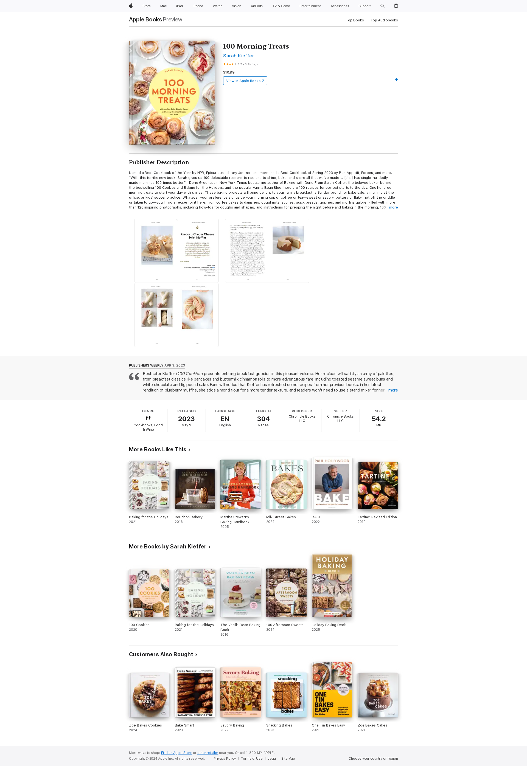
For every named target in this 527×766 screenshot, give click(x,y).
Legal (272, 759)
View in (243, 81)
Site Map (288, 759)
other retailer (207, 753)
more (393, 207)
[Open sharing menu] (396, 81)
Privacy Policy (225, 759)
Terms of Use (252, 759)
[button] (382, 6)
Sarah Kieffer (238, 55)
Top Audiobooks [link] (384, 20)
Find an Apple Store (176, 753)
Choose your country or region (373, 759)
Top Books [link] (355, 20)
